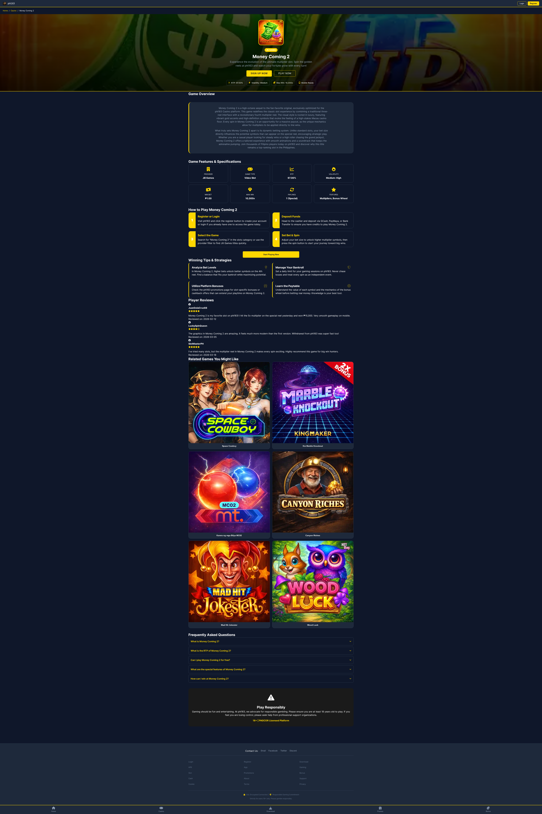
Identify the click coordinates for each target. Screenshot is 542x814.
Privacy (303, 784)
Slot (190, 773)
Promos (380, 811)
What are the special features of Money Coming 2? (218, 669)
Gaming (303, 767)
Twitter (283, 750)
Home (5, 11)
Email (263, 750)
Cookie (191, 784)
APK (190, 767)
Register (533, 3)
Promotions (249, 773)
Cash (190, 778)
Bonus (488, 811)
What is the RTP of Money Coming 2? (211, 650)
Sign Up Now (259, 73)
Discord (293, 750)
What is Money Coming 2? (205, 641)
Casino (14, 11)
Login (522, 3)
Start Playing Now (271, 254)
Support (303, 778)
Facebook (273, 750)
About (246, 778)
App (245, 767)
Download (271, 811)
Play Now (284, 73)
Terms (246, 784)
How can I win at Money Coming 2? (210, 678)
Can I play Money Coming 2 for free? (210, 660)
